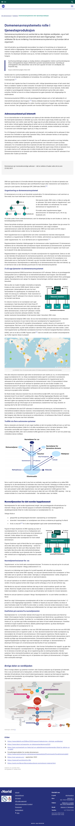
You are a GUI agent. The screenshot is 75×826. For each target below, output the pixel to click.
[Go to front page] (3, 6)
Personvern (18, 807)
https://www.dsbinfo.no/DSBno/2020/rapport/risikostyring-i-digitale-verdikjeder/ (35, 741)
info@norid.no (70, 795)
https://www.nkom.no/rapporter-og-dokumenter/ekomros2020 (29, 744)
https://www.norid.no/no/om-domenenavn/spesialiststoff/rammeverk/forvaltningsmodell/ (38, 754)
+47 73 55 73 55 (69, 810)
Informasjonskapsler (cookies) (23, 804)
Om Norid (18, 798)
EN (5, 2)
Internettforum (19, 795)
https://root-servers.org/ (16, 757)
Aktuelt (17, 792)
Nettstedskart (19, 810)
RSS (18, 813)
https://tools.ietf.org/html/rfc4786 (19, 760)
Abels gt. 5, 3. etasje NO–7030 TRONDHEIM (67, 803)
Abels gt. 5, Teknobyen (67, 807)
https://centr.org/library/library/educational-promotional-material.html (32, 763)
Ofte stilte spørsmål (20, 801)
